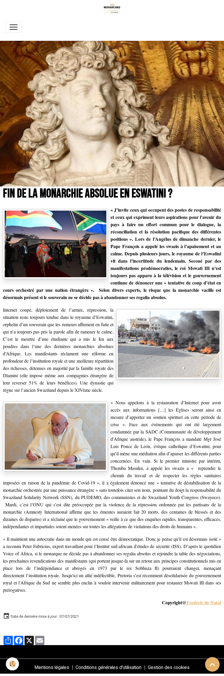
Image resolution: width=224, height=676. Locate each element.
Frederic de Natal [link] (203, 602)
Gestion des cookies (169, 667)
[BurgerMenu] (13, 27)
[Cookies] (12, 663)
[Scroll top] (212, 664)
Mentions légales (51, 667)
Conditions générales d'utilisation (108, 667)
